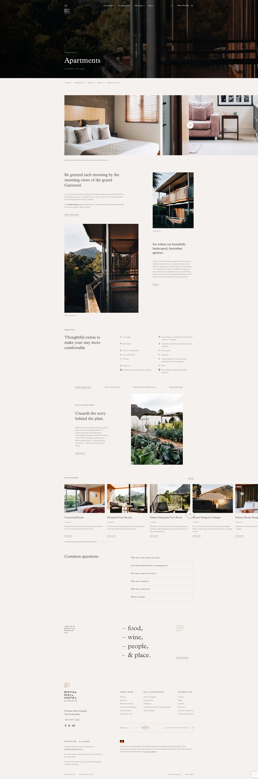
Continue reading (149, 751)
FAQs (99, 82)
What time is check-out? (140, 589)
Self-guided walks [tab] (176, 387)
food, (135, 628)
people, (138, 646)
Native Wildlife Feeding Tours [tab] (144, 387)
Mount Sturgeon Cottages (207, 517)
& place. (139, 655)
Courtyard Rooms (74, 517)
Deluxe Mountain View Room (166, 517)
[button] (185, 5)
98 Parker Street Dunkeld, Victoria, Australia (75, 712)
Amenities (79, 82)
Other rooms (112, 82)
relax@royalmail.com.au (73, 749)
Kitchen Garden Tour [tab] (83, 387)
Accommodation (70, 52)
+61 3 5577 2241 (71, 720)
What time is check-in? (140, 581)
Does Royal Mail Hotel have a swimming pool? (149, 566)
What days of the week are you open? (145, 558)
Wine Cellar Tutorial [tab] (112, 387)
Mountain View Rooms (119, 517)
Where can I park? (138, 597)
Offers (90, 82)
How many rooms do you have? (143, 573)
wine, (135, 637)
